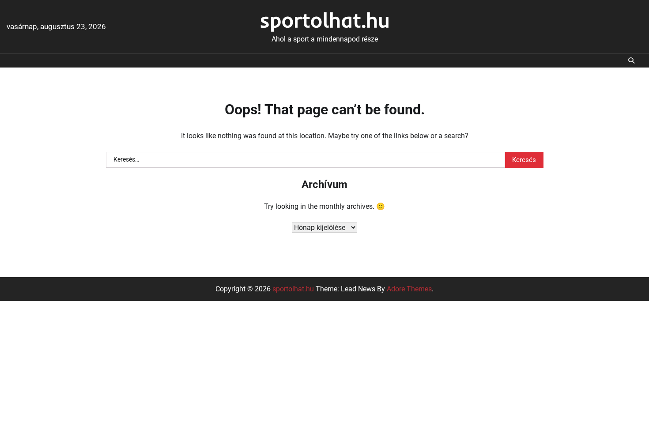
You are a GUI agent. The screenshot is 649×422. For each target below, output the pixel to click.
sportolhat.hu (325, 20)
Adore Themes (409, 289)
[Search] (631, 60)
